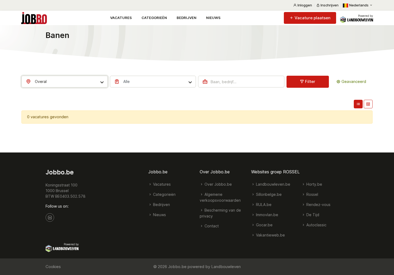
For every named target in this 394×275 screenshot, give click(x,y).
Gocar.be (264, 225)
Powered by (365, 15)
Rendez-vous (317, 204)
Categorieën (154, 18)
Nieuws (213, 18)
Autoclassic (315, 225)
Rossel (311, 194)
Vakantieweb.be (270, 235)
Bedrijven (186, 18)
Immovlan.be (266, 214)
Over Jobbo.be (217, 184)
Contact (211, 226)
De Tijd (312, 214)
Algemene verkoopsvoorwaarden (220, 197)
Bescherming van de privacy (220, 213)
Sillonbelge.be (268, 194)
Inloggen (304, 5)
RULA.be (263, 204)
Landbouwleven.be (272, 184)
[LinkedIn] (50, 217)
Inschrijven (329, 5)
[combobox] (64, 81)
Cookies (53, 266)
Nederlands (358, 5)
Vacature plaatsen (311, 17)
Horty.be (313, 184)
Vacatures (121, 18)
